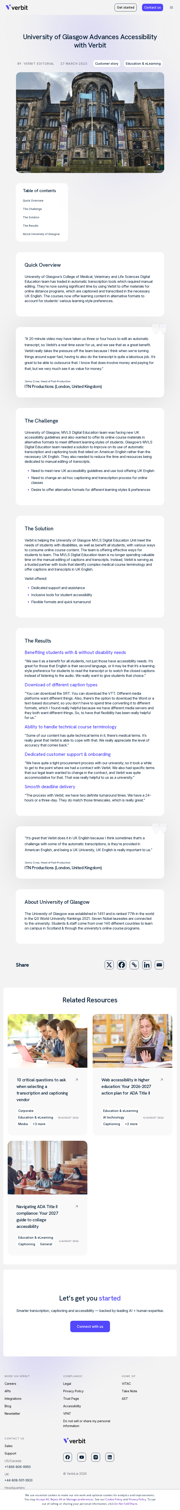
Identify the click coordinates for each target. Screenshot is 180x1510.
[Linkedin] (146, 964)
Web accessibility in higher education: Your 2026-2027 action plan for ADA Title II (126, 1086)
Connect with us (90, 1326)
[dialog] (90, 1500)
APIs (8, 1391)
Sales (9, 1446)
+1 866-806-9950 (18, 1467)
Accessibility (72, 1406)
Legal (67, 1383)
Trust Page (71, 1398)
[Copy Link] (134, 964)
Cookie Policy (113, 1499)
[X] (109, 964)
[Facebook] (121, 964)
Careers (10, 1383)
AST (125, 1398)
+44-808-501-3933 (18, 1480)
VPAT (67, 1413)
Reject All (56, 1499)
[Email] (159, 964)
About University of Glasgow (41, 234)
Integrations (13, 1398)
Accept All (42, 1499)
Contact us (152, 7)
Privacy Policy (73, 1391)
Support (10, 1453)
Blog (8, 1406)
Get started (125, 7)
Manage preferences (80, 1499)
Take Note (129, 1391)
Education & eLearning (143, 63)
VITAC (126, 1383)
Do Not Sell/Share (125, 1504)
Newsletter (12, 1413)
